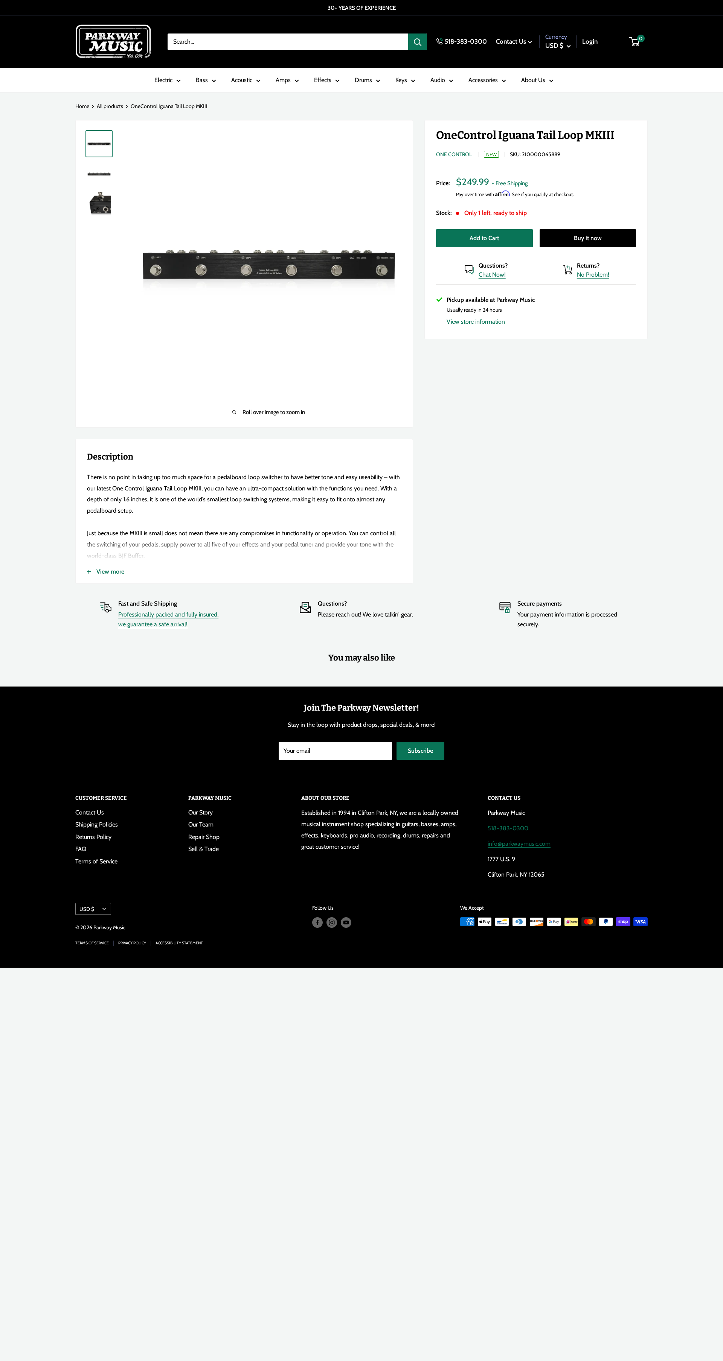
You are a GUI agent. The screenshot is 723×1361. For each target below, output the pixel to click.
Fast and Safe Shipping (147, 603)
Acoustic (241, 80)
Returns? (588, 265)
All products (110, 106)
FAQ (80, 849)
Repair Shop (204, 836)
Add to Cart (484, 237)
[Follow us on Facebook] (317, 922)
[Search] (417, 41)
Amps (283, 80)
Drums (363, 80)
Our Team (201, 824)
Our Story (200, 812)
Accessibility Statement (179, 943)
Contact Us (511, 41)
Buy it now (588, 237)
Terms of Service (96, 861)
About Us (533, 80)
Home (82, 106)
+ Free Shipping (510, 183)
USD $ (86, 909)
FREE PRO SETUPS (359, 8)
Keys (401, 80)
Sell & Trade (203, 849)
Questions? (493, 265)
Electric (163, 80)
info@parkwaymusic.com (519, 843)
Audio (437, 80)
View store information (476, 321)
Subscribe (420, 750)
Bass (202, 80)
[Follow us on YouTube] (346, 922)
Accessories (483, 80)
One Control (454, 154)
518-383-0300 (466, 41)
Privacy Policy (132, 943)
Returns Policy (93, 836)
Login (590, 41)
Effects (322, 80)
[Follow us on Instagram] (331, 922)
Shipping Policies (96, 824)
